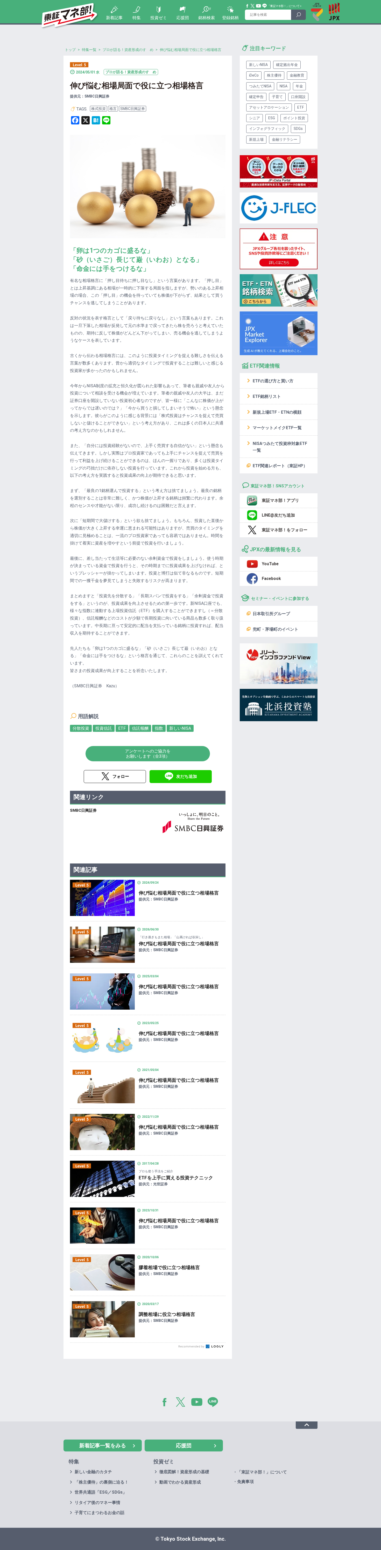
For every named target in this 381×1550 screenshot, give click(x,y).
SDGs (298, 128)
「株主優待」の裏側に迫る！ (102, 1482)
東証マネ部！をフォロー (284, 529)
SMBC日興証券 (132, 109)
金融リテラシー (284, 139)
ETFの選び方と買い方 (273, 380)
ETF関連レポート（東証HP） (280, 465)
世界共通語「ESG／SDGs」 (101, 1492)
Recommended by (191, 1346)
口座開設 (298, 97)
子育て (277, 97)
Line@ (264, 6)
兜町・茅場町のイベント (275, 629)
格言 (113, 109)
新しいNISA (180, 728)
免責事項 (245, 1481)
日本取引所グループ (271, 613)
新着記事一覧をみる (102, 1445)
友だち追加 (186, 776)
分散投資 (81, 728)
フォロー (120, 776)
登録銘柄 (230, 17)
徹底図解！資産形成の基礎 (184, 1471)
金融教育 (297, 75)
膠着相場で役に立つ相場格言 (169, 1267)
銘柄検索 (206, 17)
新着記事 (114, 17)
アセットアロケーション (269, 107)
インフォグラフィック (267, 128)
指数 (159, 728)
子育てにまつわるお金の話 (99, 1512)
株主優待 (274, 75)
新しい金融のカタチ (93, 1471)
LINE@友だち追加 (278, 515)
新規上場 (256, 139)
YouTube (258, 6)
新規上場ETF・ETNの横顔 (277, 412)
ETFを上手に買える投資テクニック (176, 1177)
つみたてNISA (260, 86)
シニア (254, 118)
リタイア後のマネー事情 (97, 1502)
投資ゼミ (158, 17)
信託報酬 (140, 728)
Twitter (252, 6)
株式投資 (98, 109)
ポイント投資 (294, 118)
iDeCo (254, 75)
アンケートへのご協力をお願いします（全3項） (148, 753)
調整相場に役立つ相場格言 (167, 1314)
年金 (299, 86)
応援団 (183, 17)
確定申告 (256, 97)
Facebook (247, 6)
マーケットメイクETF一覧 (277, 427)
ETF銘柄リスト (267, 396)
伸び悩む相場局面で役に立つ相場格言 (179, 893)
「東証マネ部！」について (283, 6)
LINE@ (214, 1403)
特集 (136, 17)
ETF (122, 728)
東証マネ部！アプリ (280, 500)
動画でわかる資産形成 (180, 1482)
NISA (283, 86)
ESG (271, 118)
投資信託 (103, 728)
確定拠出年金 (287, 65)
